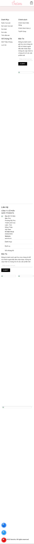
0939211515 (9, 234)
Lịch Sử (3, 45)
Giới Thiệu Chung (6, 42)
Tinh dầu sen (5, 35)
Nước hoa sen (5, 23)
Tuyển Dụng (22, 31)
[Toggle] (3, 242)
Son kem (4, 29)
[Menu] (2, 3)
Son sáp (4, 32)
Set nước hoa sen (7, 26)
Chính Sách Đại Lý (24, 28)
